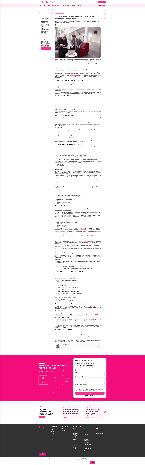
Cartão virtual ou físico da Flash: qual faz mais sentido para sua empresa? (93, 412)
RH (44, 5)
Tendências (74, 432)
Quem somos (63, 430)
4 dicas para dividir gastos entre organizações (44, 32)
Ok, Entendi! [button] (92, 462)
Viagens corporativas (74, 446)
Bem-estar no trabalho (75, 437)
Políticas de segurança (65, 432)
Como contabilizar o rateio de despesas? (45, 29)
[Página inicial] (40, 9)
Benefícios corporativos (56, 5)
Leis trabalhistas (66, 5)
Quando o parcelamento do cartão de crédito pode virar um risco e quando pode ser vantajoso (71, 412)
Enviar (90, 393)
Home (62, 428)
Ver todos (42, 417)
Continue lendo (66, 417)
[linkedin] (98, 346)
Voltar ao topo (102, 453)
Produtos (97, 432)
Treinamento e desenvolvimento (87, 432)
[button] (61, 412)
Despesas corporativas (46, 9)
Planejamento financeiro (75, 448)
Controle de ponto (87, 448)
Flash (79, 5)
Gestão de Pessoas (55, 431)
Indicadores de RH (87, 430)
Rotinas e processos (86, 452)
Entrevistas (74, 435)
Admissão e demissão (86, 450)
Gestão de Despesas (55, 433)
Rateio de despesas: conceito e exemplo (45, 16)
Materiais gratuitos (102, 5)
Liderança (74, 430)
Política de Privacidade (82, 459)
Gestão (40, 5)
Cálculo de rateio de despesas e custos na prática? (45, 25)
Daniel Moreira (61, 24)
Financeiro (73, 5)
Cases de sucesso (99, 433)
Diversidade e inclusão (75, 434)
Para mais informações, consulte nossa (73, 459)
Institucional (98, 430)
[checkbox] (90, 368)
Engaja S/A (63, 435)
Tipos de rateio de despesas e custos (44, 22)
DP (48, 5)
